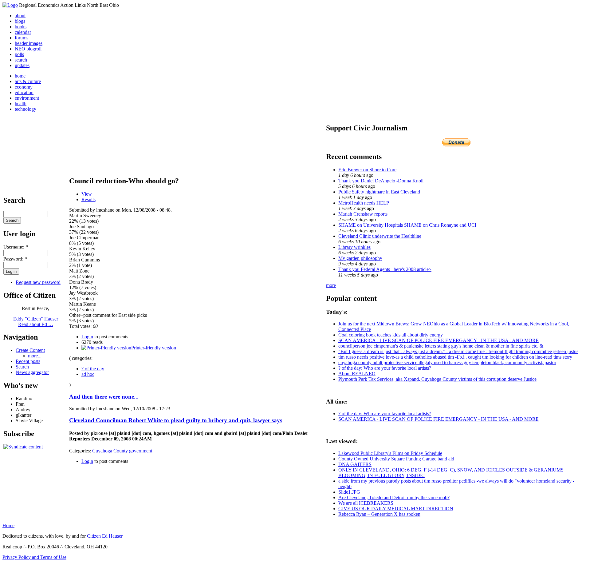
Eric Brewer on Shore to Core (367, 169)
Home (8, 525)
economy (24, 87)
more (331, 285)
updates (22, 65)
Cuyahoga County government (122, 450)
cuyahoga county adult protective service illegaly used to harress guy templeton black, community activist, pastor (447, 362)
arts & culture (28, 81)
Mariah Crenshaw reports (362, 214)
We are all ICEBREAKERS (365, 503)
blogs (20, 21)
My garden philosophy (360, 258)
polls (19, 54)
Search (22, 366)
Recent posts (28, 361)
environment (27, 98)
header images (28, 43)
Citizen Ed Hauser (105, 536)
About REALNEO (357, 373)
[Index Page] (10, 5)
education (24, 92)
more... (34, 355)
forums (21, 37)
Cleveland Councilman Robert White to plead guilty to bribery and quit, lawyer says (175, 420)
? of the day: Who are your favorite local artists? (384, 368)
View (86, 194)
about (20, 15)
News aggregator (32, 372)
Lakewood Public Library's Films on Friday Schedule (390, 453)
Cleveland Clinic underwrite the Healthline (379, 236)
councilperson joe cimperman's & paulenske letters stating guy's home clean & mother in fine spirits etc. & (440, 345)
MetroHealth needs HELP (363, 202)
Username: (15, 246)
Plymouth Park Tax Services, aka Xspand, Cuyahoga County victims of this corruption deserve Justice (437, 379)
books (20, 26)
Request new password (38, 282)
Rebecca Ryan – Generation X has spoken (379, 514)
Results (88, 199)
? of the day (92, 368)
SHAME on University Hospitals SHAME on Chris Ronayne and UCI (407, 225)
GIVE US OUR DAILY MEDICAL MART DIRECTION (395, 508)
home (20, 75)
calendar (23, 32)
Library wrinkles (354, 247)
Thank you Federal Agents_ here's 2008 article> (384, 269)
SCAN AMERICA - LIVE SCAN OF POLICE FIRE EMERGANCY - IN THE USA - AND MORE (438, 340)
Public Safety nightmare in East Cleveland (379, 191)
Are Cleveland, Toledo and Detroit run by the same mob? (394, 497)
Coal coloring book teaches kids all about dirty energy (390, 334)
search (21, 59)
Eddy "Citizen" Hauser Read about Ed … (35, 321)
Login (87, 336)
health (20, 103)
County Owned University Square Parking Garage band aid (396, 458)
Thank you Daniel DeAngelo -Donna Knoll (380, 180)
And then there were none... (104, 396)
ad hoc (87, 374)
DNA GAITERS (355, 464)
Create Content (30, 350)
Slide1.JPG (349, 492)
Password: (15, 258)
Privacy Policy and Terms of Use (34, 557)
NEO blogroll (28, 48)
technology (25, 109)
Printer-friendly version (153, 347)
